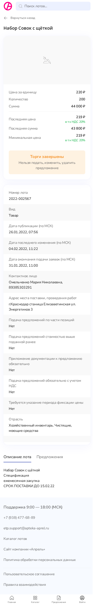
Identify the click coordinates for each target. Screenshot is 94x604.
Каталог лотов (15, 538)
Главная (12, 602)
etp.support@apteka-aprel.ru (26, 528)
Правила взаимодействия (24, 584)
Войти (82, 602)
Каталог (35, 602)
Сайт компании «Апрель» (24, 549)
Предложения (59, 602)
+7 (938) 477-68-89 (19, 517)
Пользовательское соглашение (28, 574)
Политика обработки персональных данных (39, 559)
